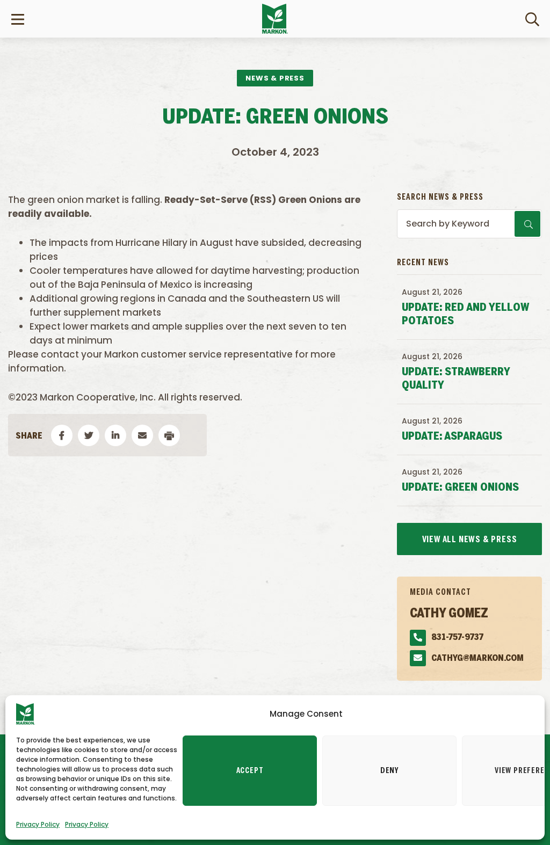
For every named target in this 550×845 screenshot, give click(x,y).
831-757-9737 (457, 637)
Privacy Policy (38, 824)
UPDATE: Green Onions (460, 488)
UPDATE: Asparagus (452, 437)
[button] (62, 435)
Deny (389, 771)
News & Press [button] (275, 78)
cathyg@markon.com (477, 658)
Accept (250, 771)
